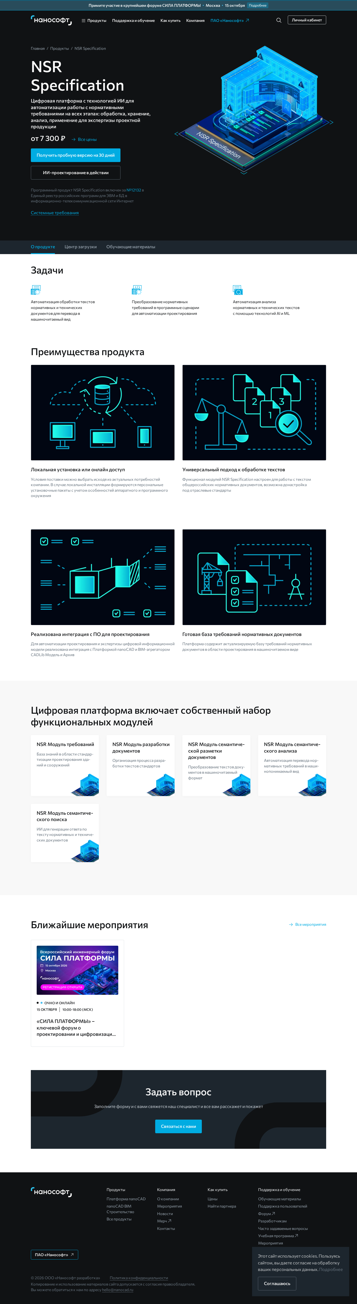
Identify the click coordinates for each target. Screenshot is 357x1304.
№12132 (134, 190)
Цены (213, 1198)
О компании (168, 1198)
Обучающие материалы (279, 1198)
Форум (264, 1213)
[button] (279, 20)
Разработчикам (272, 1220)
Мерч (162, 1220)
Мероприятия (169, 1206)
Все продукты (119, 1219)
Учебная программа (276, 1235)
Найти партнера (222, 1206)
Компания (195, 20)
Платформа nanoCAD (126, 1198)
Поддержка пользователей (282, 1206)
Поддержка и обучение (133, 20)
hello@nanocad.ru (117, 1289)
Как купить (170, 20)
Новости (165, 1213)
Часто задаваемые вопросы (283, 1228)
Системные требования (55, 212)
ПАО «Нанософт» (227, 20)
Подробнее (331, 1269)
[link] (51, 20)
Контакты (166, 1228)
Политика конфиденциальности (139, 1277)
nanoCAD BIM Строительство (120, 1209)
